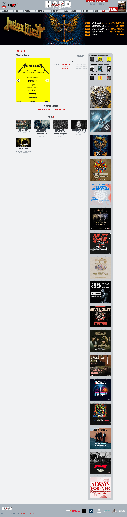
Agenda (27, 11)
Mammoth (65, 69)
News (16, 11)
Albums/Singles (70, 11)
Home (6, 11)
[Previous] (18, 80)
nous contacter (32, 513)
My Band (85, 11)
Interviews (54, 11)
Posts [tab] (51, 117)
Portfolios (40, 11)
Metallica (66, 64)
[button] (90, 1)
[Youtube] (97, 4)
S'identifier (102, 1)
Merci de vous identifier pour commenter (51, 109)
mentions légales (25, 513)
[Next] (47, 80)
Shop (96, 11)
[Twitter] (94, 4)
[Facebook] (91, 4)
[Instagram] (99, 4)
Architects (65, 67)
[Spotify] (102, 4)
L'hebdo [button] (113, 9)
